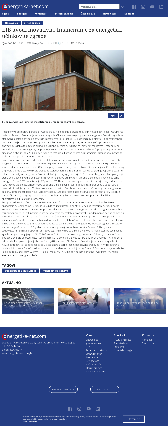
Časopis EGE (88, 13)
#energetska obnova (55, 270)
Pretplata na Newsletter (63, 389)
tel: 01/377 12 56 (11, 346)
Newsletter (109, 13)
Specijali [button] (22, 13)
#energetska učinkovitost (20, 270)
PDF (112, 115)
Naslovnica (11, 22)
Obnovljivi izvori (94, 353)
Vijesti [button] (5, 13)
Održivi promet (94, 367)
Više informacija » (30, 421)
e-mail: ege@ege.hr (12, 349)
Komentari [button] (41, 13)
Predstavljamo (121, 343)
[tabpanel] (63, 80)
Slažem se (134, 419)
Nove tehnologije (123, 350)
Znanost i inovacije (95, 371)
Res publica (33, 22)
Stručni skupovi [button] (64, 13)
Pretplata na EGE (105, 389)
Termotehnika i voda (96, 350)
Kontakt (129, 13)
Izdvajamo (119, 346)
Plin (88, 346)
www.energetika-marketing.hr (17, 353)
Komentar (147, 339)
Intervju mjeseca (122, 339)
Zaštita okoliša (93, 364)
